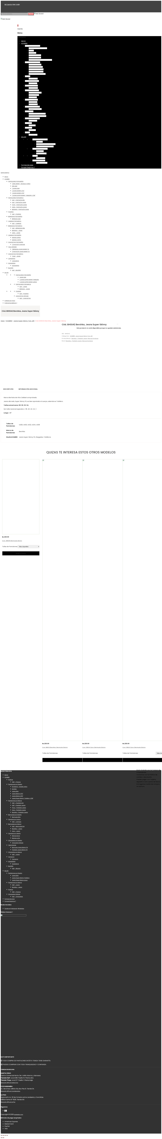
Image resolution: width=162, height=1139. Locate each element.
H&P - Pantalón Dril (35, 64)
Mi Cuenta (8, 4)
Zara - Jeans (33, 97)
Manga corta (33, 104)
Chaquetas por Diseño (32, 107)
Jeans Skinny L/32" (35, 55)
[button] (21, 37)
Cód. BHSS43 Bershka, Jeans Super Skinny (117, 323)
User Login (16, 4)
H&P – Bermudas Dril (18, 826)
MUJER (23, 137)
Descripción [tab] (8, 389)
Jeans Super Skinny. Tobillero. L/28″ (22, 798)
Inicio (2, 321)
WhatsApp (21, 908)
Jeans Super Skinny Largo (45, 146)
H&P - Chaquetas (41, 163)
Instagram (14, 908)
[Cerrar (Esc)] (7, 1135)
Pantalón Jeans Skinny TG (38, 116)
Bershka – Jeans (17, 829)
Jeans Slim (33, 53)
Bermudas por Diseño (32, 81)
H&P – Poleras (16, 782)
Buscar (31, 14)
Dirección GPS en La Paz (8, 1102)
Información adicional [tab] (28, 389)
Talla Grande (29, 111)
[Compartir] (5, 1135)
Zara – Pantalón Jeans (19, 810)
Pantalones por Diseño (32, 46)
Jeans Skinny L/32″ (17, 794)
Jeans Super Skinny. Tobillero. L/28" (41, 60)
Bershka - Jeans (34, 95)
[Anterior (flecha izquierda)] (1, 1137)
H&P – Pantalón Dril (18, 803)
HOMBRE (24, 43)
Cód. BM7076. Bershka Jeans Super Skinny (120, 323)
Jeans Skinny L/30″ (17, 796)
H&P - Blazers (33, 135)
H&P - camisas (33, 88)
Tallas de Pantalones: (10, 753)
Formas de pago (27, 165)
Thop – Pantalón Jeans (19, 808)
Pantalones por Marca (32, 62)
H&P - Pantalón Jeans (36, 67)
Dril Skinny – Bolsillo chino (19, 787)
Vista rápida (7, 763)
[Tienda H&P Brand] (38, 13)
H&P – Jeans (16, 854)
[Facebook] (4, 1111)
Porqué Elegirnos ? (28, 167)
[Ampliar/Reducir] (1, 1135)
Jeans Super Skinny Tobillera (46, 144)
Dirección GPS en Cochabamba (10, 1091)
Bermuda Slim (33, 83)
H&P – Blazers (16, 868)
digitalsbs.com (18, 1114)
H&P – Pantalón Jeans (18, 805)
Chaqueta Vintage (36, 109)
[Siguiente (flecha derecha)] (3, 1137)
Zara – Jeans (16, 831)
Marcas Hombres (93, 338)
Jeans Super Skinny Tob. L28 (24, 321)
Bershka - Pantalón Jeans (37, 74)
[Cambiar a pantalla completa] (3, 1135)
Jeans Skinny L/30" (35, 57)
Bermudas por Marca (32, 90)
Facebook (7, 908)
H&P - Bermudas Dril (35, 93)
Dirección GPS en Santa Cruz (9, 1083)
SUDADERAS (28, 128)
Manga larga (33, 102)
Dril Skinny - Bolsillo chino (38, 48)
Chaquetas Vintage (38, 160)
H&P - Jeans (33, 121)
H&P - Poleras (33, 79)
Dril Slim (31, 50)
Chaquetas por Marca (32, 118)
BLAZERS (27, 132)
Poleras (27, 76)
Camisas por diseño (31, 100)
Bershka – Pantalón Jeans (20, 812)
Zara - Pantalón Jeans (36, 71)
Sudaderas (32, 130)
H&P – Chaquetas (17, 896)
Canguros (28, 123)
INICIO (23, 41)
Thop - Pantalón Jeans (36, 69)
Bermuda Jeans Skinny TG (38, 114)
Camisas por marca (31, 86)
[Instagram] (6, 1111)
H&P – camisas (16, 822)
